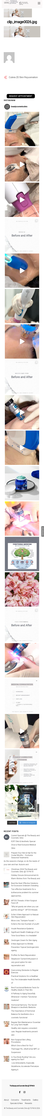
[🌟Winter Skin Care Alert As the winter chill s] (22, 802)
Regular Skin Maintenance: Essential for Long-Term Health (25, 1023)
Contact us (43, 531)
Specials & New (16, 1103)
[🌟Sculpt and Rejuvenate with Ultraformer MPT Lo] (22, 625)
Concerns (15, 1100)
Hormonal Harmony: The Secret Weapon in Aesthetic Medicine (24, 1006)
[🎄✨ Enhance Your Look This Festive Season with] (22, 129)
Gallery (35, 1100)
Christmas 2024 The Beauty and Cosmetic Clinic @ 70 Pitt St (24, 870)
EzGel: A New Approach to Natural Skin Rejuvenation (24, 916)
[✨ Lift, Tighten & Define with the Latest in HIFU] (22, 270)
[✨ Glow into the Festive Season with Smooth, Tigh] (22, 306)
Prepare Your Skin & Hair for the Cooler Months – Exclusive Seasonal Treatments (23, 855)
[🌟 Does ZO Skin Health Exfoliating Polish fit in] (22, 483)
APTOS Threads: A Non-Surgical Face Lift (24, 902)
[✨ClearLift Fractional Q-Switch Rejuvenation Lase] (22, 518)
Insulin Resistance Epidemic (22, 928)
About (6, 1100)
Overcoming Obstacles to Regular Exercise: (24, 971)
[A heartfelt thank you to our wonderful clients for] (22, 589)
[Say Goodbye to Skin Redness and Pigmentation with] (22, 164)
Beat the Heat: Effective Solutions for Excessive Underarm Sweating (24, 884)
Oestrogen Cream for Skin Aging (24, 940)
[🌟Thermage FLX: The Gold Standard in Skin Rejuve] (22, 200)
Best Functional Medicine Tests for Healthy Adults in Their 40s (25, 988)
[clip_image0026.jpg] (22, 36)
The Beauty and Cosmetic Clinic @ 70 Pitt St (21, 1108)
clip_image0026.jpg (22, 22)
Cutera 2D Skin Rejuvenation (23, 77)
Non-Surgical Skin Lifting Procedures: (21, 1041)
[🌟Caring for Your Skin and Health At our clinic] (22, 696)
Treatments (26, 1100)
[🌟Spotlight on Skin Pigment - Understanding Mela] (22, 766)
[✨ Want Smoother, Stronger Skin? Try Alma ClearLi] (22, 412)
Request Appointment (20, 96)
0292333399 (24, 2)
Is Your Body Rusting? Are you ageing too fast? (23, 1058)
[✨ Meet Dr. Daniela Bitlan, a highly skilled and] (22, 554)
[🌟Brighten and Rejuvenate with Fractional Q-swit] (22, 660)
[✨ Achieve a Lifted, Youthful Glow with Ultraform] (22, 448)
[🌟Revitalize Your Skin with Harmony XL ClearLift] (22, 731)
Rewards (28, 1103)
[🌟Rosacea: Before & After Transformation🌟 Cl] (22, 235)
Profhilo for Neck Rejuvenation (23, 955)
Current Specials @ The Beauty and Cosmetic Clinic (25, 836)
